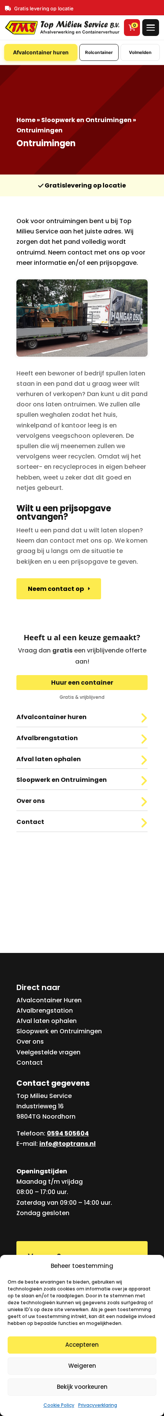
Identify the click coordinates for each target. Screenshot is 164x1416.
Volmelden (140, 52)
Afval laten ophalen (46, 1020)
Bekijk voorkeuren (82, 1387)
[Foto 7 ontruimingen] (82, 354)
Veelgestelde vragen (48, 1052)
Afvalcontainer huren (41, 52)
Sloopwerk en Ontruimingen (86, 120)
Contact (29, 1062)
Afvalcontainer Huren (49, 1000)
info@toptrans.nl (67, 1143)
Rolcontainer (99, 52)
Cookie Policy (58, 1405)
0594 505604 (68, 1133)
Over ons (30, 1041)
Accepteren (82, 1345)
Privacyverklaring (97, 1405)
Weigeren (82, 1366)
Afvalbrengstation (44, 1010)
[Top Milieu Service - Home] (62, 27)
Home (25, 120)
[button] (150, 27)
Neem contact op (56, 588)
